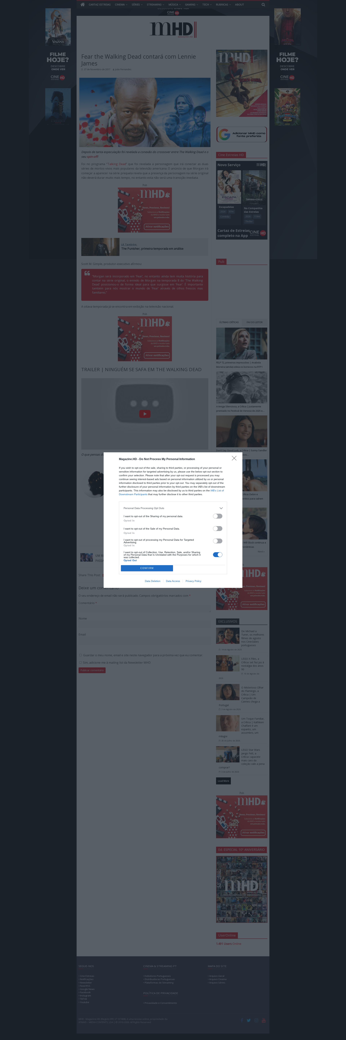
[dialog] (173, 520)
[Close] (235, 459)
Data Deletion (152, 581)
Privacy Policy (193, 581)
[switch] (217, 516)
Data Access (173, 581)
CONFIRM (147, 568)
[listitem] (173, 508)
